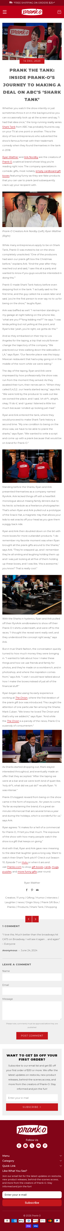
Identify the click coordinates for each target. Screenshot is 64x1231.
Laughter (10, 902)
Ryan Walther (10, 157)
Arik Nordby (31, 157)
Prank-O (7, 161)
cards (47, 866)
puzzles (6, 871)
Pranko (11, 906)
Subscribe (30, 1107)
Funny (21, 897)
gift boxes (37, 866)
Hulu (25, 862)
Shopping (51, 906)
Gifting (30, 897)
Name (6, 971)
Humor (40, 897)
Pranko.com (14, 866)
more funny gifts (27, 871)
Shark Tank (8, 126)
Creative (10, 897)
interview (52, 897)
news (21, 902)
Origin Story (32, 902)
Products (23, 906)
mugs (55, 866)
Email (5, 984)
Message (7, 998)
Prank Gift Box (49, 902)
